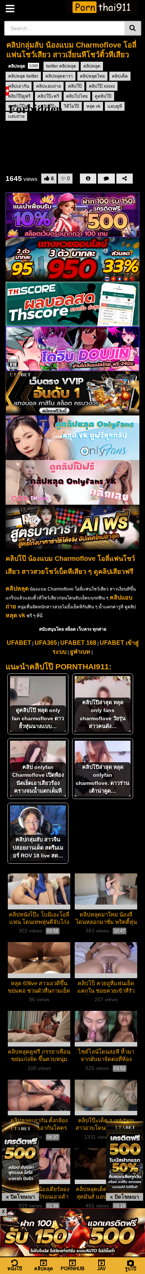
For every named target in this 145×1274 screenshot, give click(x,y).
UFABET (19, 643)
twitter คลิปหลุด (61, 66)
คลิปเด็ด (120, 76)
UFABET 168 (78, 643)
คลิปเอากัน (18, 86)
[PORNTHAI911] (102, 7)
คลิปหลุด (23, 66)
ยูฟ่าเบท (80, 652)
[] (133, 28)
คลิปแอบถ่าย (48, 86)
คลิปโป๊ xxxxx (102, 86)
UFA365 (46, 643)
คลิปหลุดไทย (92, 76)
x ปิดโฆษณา (20, 1197)
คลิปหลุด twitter (23, 76)
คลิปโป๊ (75, 86)
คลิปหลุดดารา (59, 76)
